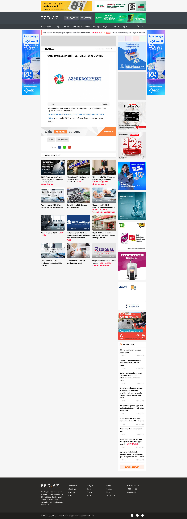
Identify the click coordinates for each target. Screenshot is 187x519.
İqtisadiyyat (77, 26)
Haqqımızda (110, 495)
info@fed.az (131, 492)
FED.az (50, 118)
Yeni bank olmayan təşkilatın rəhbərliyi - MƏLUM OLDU (76, 114)
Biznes (66, 26)
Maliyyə (58, 26)
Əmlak (116, 26)
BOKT (51, 140)
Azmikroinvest (62, 140)
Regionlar (107, 26)
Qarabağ (87, 18)
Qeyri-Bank (110, 49)
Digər (125, 26)
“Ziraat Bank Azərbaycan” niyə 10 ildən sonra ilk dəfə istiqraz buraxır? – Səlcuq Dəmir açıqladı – (118, 32)
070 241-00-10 (133, 486)
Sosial (87, 26)
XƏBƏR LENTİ (128, 344)
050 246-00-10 (133, 489)
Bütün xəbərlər (132, 467)
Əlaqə (70, 495)
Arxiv (89, 495)
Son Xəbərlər (46, 26)
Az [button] (143, 26)
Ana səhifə (99, 49)
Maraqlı (96, 26)
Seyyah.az (73, 18)
